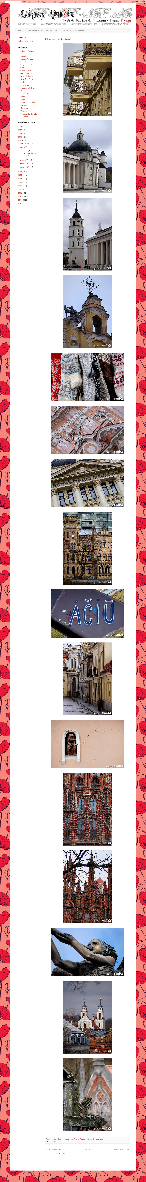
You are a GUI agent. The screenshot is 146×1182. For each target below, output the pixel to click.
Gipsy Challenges (26, 76)
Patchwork (24, 94)
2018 (20, 137)
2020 (20, 130)
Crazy (22, 68)
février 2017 (25, 164)
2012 (20, 186)
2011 (20, 189)
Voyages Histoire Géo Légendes (91, 1139)
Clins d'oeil (24, 62)
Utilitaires (24, 108)
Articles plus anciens (121, 1150)
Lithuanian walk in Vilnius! (57, 39)
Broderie (23, 56)
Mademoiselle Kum (27, 88)
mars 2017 (24, 160)
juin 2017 (23, 147)
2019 (20, 133)
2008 (20, 200)
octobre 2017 (25, 144)
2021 (20, 126)
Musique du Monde (27, 91)
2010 (20, 193)
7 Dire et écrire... (51, 1141)
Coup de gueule (26, 65)
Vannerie (23, 111)
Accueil (87, 1150)
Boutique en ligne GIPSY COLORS (42, 30)
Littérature (24, 85)
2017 (20, 141)
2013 (20, 182)
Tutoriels (23, 105)
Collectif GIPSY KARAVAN (72, 30)
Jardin (22, 82)
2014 (20, 179)
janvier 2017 (25, 167)
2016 (20, 172)
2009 (20, 197)
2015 (20, 175)
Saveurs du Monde (27, 102)
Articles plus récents (53, 1150)
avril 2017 (24, 151)
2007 (20, 204)
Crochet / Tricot (26, 71)
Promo (22, 100)
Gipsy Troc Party (26, 79)
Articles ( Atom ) (62, 1154)
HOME (20, 30)
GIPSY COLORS (27, 73)
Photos (77, 1139)
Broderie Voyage (26, 59)
